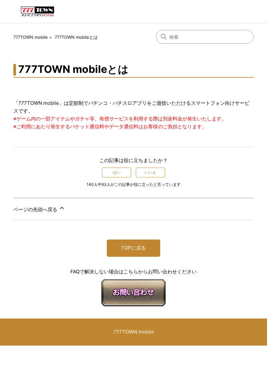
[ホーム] (37, 12)
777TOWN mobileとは (76, 37)
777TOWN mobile (30, 37)
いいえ (150, 172)
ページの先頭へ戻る (36, 209)
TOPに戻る (133, 248)
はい (116, 172)
